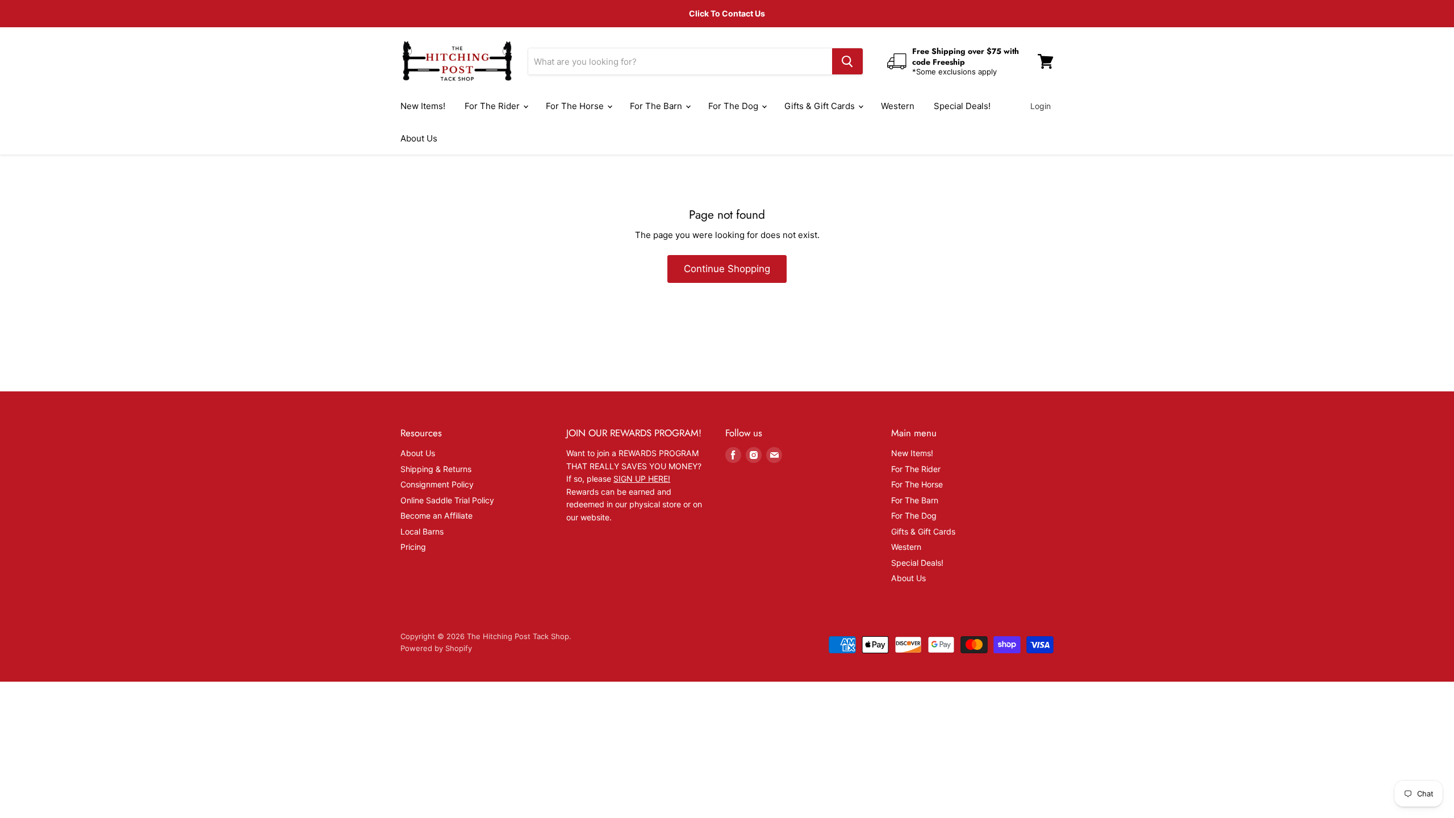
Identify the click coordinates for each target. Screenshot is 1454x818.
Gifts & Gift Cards (820, 106)
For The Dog (734, 106)
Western (897, 106)
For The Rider (493, 106)
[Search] (847, 61)
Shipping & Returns (435, 469)
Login (1040, 106)
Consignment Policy (437, 484)
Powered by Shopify (436, 648)
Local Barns (422, 531)
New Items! (422, 106)
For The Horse (576, 106)
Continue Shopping (727, 268)
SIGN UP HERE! (641, 478)
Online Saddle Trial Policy (447, 500)
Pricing (413, 547)
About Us (418, 138)
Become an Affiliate (436, 515)
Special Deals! (962, 106)
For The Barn (657, 106)
